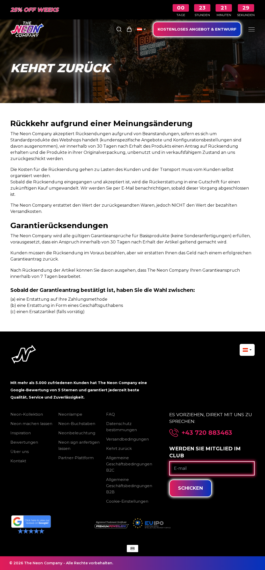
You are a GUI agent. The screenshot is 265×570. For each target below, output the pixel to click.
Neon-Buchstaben (76, 423)
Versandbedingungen (127, 439)
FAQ (110, 414)
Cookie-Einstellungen (127, 501)
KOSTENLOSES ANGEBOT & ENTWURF (197, 29)
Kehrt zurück (119, 448)
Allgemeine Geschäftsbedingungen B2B (129, 485)
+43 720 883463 (207, 432)
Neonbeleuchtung (76, 432)
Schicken (190, 488)
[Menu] (251, 29)
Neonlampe (70, 414)
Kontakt (18, 460)
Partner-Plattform (76, 457)
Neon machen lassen (31, 423)
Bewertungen (24, 442)
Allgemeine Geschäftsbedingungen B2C (129, 464)
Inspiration (20, 432)
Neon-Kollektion (26, 414)
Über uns (19, 451)
